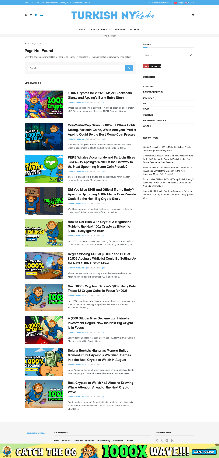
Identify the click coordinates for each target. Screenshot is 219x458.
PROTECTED (156, 66)
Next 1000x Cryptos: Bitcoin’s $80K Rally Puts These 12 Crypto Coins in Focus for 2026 (102, 288)
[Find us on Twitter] (26, 15)
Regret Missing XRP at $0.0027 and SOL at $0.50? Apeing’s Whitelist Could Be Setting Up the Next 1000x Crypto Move (102, 258)
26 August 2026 (93, 102)
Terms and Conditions (49, 2)
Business (120, 29)
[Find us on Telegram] (36, 15)
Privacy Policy (65, 2)
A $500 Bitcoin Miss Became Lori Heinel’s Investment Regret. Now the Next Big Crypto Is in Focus (100, 323)
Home (27, 2)
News (146, 109)
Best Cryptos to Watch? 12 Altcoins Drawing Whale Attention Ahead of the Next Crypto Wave (100, 387)
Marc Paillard (77, 102)
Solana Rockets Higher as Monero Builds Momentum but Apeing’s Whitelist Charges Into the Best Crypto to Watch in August (99, 355)
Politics (148, 114)
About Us (35, 2)
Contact (87, 2)
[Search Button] (193, 15)
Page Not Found (38, 43)
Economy (135, 29)
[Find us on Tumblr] (31, 15)
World (147, 126)
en (144, 103)
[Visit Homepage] (117, 15)
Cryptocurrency (100, 29)
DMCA (146, 66)
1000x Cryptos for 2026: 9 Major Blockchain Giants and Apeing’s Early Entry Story (100, 95)
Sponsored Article (154, 120)
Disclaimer (77, 2)
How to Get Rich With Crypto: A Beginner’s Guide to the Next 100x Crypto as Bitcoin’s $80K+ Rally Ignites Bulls (99, 226)
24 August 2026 (93, 396)
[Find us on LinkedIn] (41, 15)
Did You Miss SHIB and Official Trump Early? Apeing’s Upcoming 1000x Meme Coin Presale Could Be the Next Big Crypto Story (102, 194)
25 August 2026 (93, 139)
